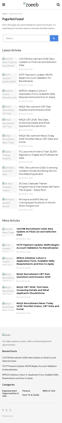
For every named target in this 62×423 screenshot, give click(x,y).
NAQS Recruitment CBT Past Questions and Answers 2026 (33, 275)
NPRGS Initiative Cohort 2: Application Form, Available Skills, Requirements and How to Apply (37, 94)
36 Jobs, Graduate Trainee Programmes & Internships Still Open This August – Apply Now (39, 186)
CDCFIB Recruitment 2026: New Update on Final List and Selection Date (37, 62)
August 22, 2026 (26, 69)
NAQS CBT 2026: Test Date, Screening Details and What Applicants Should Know (34, 122)
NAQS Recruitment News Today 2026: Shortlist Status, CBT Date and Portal (38, 138)
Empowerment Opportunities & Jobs (10, 393)
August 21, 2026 (26, 85)
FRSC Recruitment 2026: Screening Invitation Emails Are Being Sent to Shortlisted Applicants (38, 170)
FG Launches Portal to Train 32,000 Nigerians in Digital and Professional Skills (38, 154)
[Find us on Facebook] (3, 410)
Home (4, 14)
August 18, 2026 (26, 162)
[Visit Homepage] (31, 4)
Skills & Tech (49, 390)
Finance (26, 390)
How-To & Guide (30, 394)
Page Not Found (15, 14)
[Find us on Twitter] (6, 410)
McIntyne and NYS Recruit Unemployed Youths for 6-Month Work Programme (37, 202)
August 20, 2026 (26, 114)
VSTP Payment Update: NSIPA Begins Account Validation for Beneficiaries (35, 77)
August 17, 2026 (26, 178)
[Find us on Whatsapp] (10, 410)
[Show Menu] (3, 4)
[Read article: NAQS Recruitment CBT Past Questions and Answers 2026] (9, 110)
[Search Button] (58, 4)
